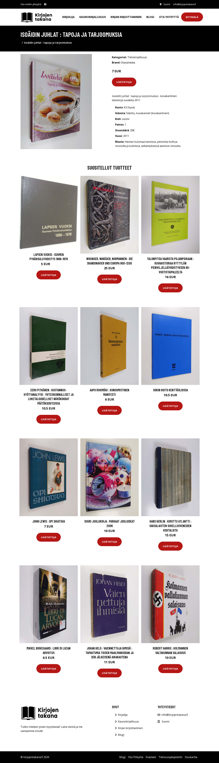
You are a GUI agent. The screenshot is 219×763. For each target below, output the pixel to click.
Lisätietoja (124, 82)
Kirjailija (68, 17)
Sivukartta (191, 757)
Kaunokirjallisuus (92, 17)
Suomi (167, 4)
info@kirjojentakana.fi (184, 4)
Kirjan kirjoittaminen (126, 17)
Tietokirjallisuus (137, 57)
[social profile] (45, 4)
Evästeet (151, 757)
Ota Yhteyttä (169, 17)
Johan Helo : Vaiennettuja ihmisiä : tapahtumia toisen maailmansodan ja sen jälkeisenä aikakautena (110, 652)
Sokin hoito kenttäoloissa (170, 390)
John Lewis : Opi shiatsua (48, 521)
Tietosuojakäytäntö (170, 757)
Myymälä (192, 17)
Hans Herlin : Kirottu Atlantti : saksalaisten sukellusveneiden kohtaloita (170, 525)
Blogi (150, 17)
